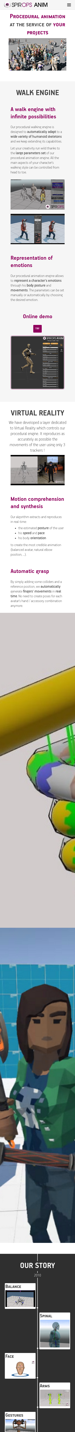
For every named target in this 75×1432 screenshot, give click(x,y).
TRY (37, 328)
